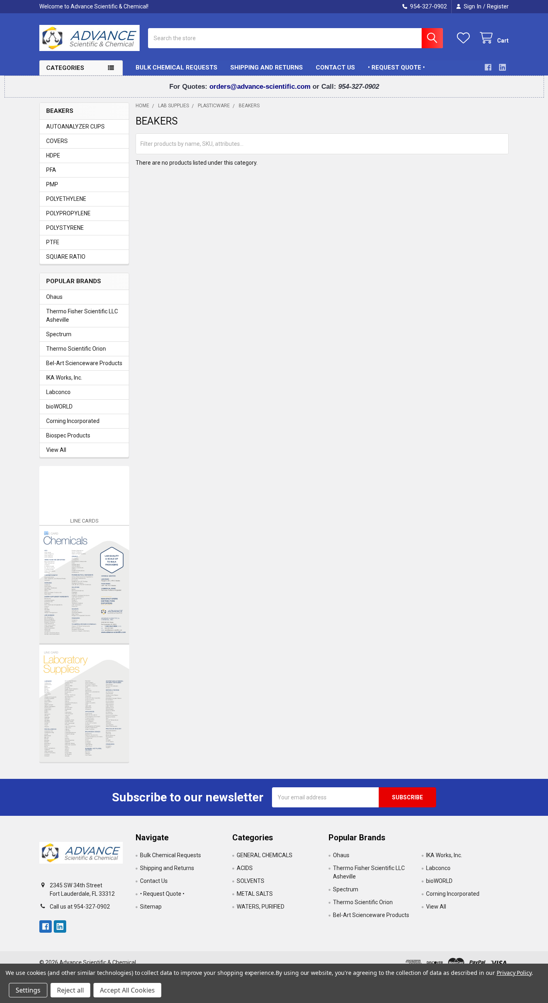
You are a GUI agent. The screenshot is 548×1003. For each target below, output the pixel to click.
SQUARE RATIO (65, 256)
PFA (51, 170)
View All (56, 450)
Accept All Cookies (127, 990)
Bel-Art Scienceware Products (84, 363)
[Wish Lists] (465, 38)
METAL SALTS (255, 894)
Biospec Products (68, 435)
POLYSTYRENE (65, 228)
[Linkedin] (502, 67)
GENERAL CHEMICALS (264, 855)
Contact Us (335, 67)
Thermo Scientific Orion (76, 348)
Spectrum (58, 334)
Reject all (70, 990)
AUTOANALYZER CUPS (75, 126)
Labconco (58, 392)
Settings (28, 990)
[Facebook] (488, 67)
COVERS (57, 141)
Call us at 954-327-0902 (80, 906)
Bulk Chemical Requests (176, 67)
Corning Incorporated (72, 421)
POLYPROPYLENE (68, 213)
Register (498, 6)
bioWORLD (59, 406)
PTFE (52, 242)
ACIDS (245, 868)
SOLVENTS (250, 881)
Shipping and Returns (266, 67)
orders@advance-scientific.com (261, 86)
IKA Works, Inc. (64, 377)
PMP (52, 184)
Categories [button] (65, 67)
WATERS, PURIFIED (260, 906)
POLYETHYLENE (66, 199)
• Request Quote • (396, 67)
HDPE (53, 155)
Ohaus (54, 297)
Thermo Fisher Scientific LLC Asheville (82, 315)
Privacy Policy (514, 972)
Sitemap (151, 906)
